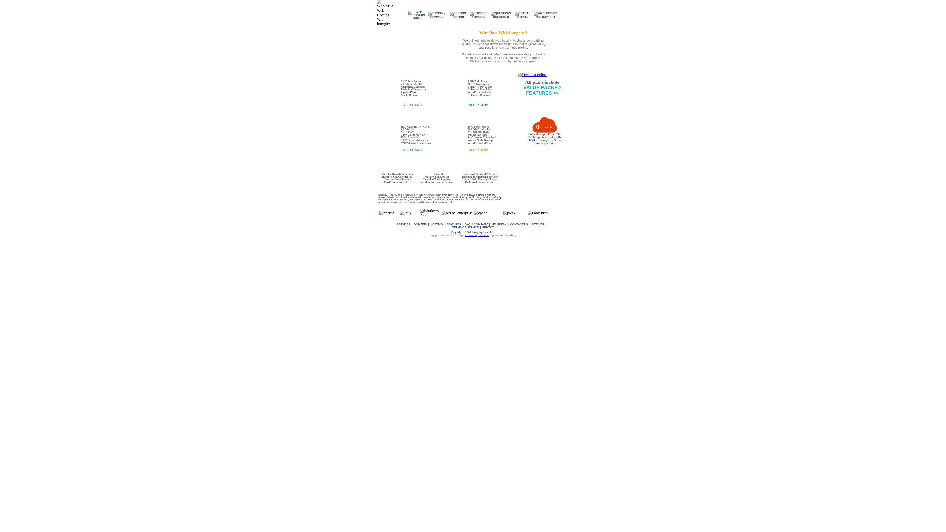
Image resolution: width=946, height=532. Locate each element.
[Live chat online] (532, 75)
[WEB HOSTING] (430, 105)
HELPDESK (499, 224)
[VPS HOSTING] (497, 150)
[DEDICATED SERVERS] (430, 150)
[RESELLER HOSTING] (497, 105)
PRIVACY (488, 227)
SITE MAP (538, 224)
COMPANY (481, 224)
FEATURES (454, 224)
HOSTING (436, 224)
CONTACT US (519, 224)
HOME (417, 18)
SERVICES (403, 224)
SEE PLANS (412, 105)
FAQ (467, 224)
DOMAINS (420, 224)
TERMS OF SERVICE (465, 227)
